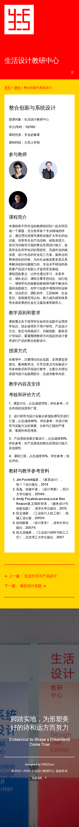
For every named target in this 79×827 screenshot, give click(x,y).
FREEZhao (48, 764)
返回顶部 (37, 777)
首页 (7, 88)
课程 (17, 88)
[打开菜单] (72, 72)
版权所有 (62, 771)
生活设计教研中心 (31, 60)
